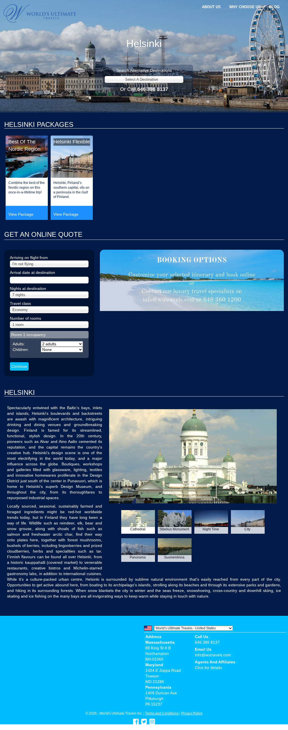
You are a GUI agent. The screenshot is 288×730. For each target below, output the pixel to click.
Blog (274, 7)
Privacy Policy (191, 713)
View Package (20, 214)
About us (211, 7)
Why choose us (245, 7)
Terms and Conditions (162, 713)
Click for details (208, 667)
